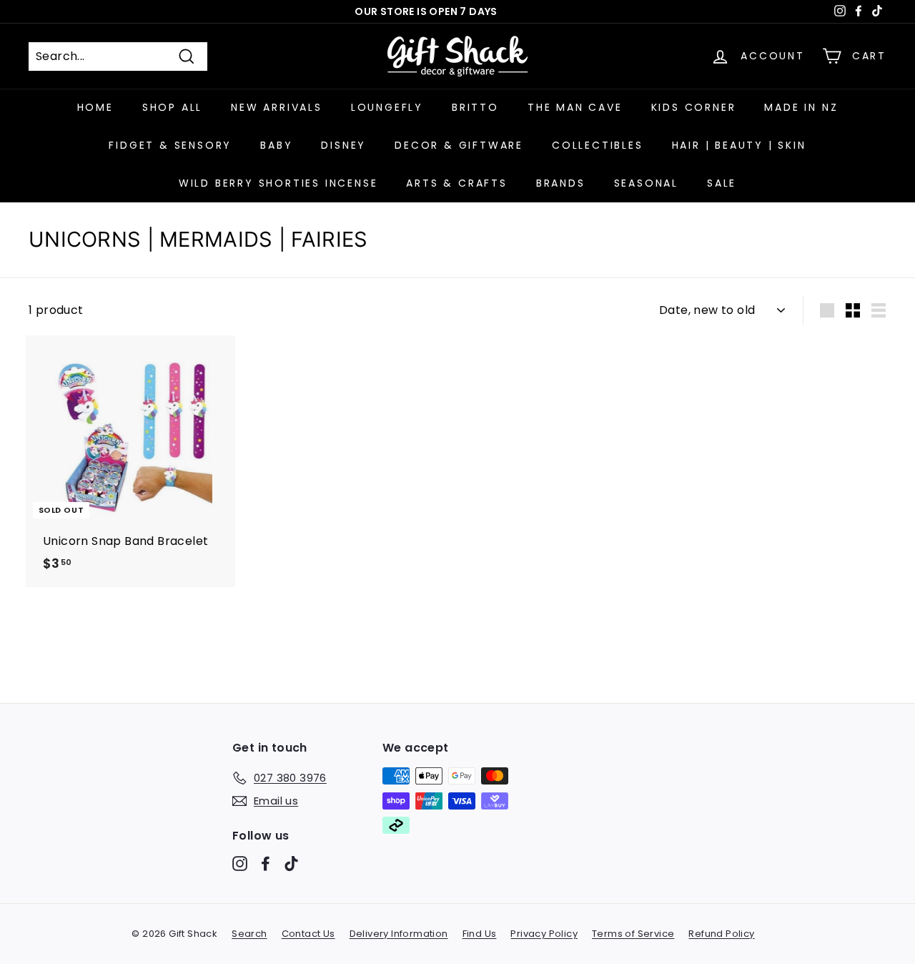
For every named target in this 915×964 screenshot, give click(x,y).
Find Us (480, 933)
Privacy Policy (544, 933)
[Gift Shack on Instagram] (239, 863)
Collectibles (597, 145)
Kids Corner (693, 107)
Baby (276, 145)
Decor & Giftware (459, 145)
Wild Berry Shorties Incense (278, 183)
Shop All (172, 107)
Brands (560, 183)
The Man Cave (575, 107)
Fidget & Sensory (170, 145)
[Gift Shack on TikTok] (291, 863)
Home (95, 107)
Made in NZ (801, 107)
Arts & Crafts (456, 183)
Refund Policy (721, 933)
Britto (475, 107)
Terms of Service (633, 933)
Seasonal (646, 183)
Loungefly (387, 107)
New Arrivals (276, 107)
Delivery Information (399, 933)
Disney (343, 145)
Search (249, 933)
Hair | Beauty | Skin (739, 145)
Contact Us (308, 933)
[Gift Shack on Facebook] (265, 863)
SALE (721, 183)
